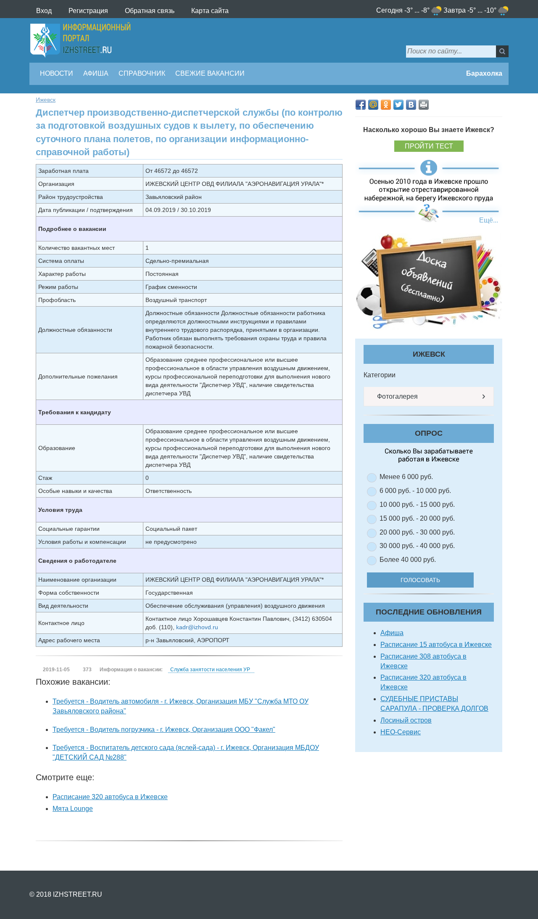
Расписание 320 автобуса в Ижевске (110, 796)
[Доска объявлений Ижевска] (428, 281)
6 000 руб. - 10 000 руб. (415, 490)
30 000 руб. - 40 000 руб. (417, 545)
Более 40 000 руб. (408, 559)
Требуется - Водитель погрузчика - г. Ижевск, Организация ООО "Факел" (164, 729)
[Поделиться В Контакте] (411, 105)
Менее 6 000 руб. (406, 476)
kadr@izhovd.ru (197, 627)
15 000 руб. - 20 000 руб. (417, 518)
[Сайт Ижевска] (80, 40)
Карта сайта (210, 10)
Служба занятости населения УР (210, 670)
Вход (44, 10)
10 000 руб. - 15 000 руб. (417, 504)
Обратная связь (149, 10)
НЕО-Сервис (400, 732)
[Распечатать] (424, 105)
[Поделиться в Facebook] (361, 105)
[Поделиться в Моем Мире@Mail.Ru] (373, 105)
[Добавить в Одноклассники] (386, 105)
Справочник (142, 73)
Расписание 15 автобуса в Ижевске (436, 644)
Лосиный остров (406, 720)
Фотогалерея (396, 396)
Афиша (95, 73)
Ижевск (45, 99)
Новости (56, 73)
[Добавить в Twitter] (398, 105)
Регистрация (88, 10)
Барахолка (483, 73)
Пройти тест (429, 146)
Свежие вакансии (210, 73)
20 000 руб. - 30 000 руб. (417, 532)
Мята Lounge (73, 808)
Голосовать (420, 580)
